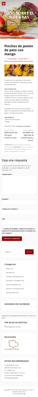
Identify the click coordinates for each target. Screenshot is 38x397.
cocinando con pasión (23, 126)
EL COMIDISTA (9, 370)
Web (3, 219)
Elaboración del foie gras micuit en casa (10, 134)
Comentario (7, 174)
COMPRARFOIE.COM (11, 365)
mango (22, 149)
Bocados (9, 272)
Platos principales (10, 61)
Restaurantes (10, 292)
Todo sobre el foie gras (19, 15)
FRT (24, 393)
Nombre (5, 199)
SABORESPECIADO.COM (12, 368)
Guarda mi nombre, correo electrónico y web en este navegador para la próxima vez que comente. (19, 231)
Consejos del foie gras (13, 276)
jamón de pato (15, 149)
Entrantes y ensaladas (13, 280)
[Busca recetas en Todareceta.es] (12, 327)
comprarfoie (12, 59)
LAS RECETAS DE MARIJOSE (13, 375)
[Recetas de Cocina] (11, 351)
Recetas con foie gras (25, 61)
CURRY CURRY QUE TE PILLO (14, 373)
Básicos (8, 269)
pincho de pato (20, 151)
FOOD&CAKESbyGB (11, 378)
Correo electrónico (10, 209)
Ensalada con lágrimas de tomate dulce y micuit (27, 135)
